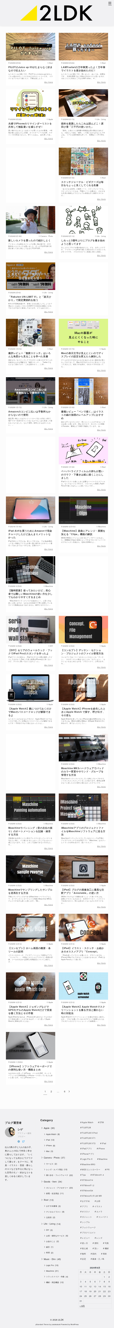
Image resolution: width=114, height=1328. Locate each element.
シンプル (86, 1222)
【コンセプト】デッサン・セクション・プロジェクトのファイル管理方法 (82, 651)
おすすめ (86, 1201)
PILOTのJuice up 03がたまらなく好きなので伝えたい (30, 68)
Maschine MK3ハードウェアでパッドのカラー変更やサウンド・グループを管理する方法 (82, 771)
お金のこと (50, 1241)
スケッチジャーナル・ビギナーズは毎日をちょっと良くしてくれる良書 (82, 183)
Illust (46, 1199)
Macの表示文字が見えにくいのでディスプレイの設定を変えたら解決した (82, 354)
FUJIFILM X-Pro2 (90, 1132)
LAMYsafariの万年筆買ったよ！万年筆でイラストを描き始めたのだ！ (83, 68)
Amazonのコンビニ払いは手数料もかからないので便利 (29, 413)
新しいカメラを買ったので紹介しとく (29, 240)
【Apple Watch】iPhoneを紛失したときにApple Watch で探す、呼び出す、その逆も (83, 712)
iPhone (49, 1145)
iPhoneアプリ (88, 1153)
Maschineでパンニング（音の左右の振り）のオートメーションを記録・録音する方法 (30, 831)
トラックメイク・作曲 (55, 1276)
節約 (94, 1253)
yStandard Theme (42, 1324)
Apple (47, 1127)
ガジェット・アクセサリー (57, 1188)
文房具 (49, 1217)
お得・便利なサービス (55, 1236)
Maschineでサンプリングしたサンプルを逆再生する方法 (30, 891)
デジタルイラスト (53, 1212)
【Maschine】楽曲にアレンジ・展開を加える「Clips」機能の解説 (83, 532)
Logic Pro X (87, 1159)
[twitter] (23, 1141)
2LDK (61, 1319)
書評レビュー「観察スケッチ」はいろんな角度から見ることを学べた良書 (29, 354)
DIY (47, 1230)
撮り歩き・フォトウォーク (57, 1175)
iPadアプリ (87, 1148)
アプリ (85, 1206)
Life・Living (49, 1223)
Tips (84, 1174)
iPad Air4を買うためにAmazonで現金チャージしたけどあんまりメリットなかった (30, 534)
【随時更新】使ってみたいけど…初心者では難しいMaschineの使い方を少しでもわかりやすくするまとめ (30, 594)
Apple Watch (51, 1134)
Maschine (50, 1271)
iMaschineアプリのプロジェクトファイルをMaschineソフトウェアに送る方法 (83, 831)
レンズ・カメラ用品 (54, 1169)
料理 (48, 1252)
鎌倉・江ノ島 (98, 1258)
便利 (96, 1243)
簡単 (105, 1253)
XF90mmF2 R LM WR (92, 1195)
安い (96, 1248)
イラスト (98, 1206)
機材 (107, 1248)
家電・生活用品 (52, 1193)
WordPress (75, 1324)
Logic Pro (50, 1265)
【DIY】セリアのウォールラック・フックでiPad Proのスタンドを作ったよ (30, 651)
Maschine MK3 (88, 1164)
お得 (98, 1201)
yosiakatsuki (56, 1324)
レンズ (99, 1237)
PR (108, 1169)
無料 (84, 1253)
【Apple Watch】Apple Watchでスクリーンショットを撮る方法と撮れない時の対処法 (83, 1010)
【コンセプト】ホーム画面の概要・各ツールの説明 (29, 949)
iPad (48, 1140)
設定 (84, 1258)
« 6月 (82, 1305)
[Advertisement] (30, 171)
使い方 (85, 1243)
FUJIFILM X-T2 (88, 1143)
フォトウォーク (89, 1227)
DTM (102, 1122)
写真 (107, 1243)
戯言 (48, 1247)
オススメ (86, 1211)
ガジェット (87, 1216)
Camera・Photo (52, 1157)
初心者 (85, 1248)
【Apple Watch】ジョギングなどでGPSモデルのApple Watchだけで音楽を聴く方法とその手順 (30, 1010)
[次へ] (69, 1091)
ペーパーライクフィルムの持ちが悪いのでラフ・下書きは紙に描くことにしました (82, 474)
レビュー (86, 1237)
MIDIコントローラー (91, 1169)
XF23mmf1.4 (98, 1174)
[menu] (110, 3)
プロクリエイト (89, 1232)
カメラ (99, 1211)
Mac (48, 1151)
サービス (50, 1164)
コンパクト (103, 1216)
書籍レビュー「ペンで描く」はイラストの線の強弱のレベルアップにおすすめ (82, 415)
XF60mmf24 (87, 1190)
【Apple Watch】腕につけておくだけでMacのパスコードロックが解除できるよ (30, 712)
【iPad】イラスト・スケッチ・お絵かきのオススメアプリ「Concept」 (82, 949)
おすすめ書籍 (51, 1206)
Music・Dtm (50, 1259)
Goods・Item (50, 1181)
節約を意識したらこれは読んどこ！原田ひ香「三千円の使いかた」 (82, 125)
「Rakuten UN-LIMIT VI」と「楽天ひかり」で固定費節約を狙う (29, 298)
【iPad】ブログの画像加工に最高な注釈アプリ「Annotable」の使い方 (82, 891)
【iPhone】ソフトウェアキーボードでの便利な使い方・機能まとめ (30, 1068)
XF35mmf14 (87, 1180)
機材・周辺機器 (52, 1282)
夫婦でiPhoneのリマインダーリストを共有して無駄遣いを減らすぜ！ (30, 125)
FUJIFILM (86, 1127)
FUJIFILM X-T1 (88, 1138)
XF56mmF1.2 (88, 1185)
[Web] (18, 1141)
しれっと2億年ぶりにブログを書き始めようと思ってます (83, 242)
